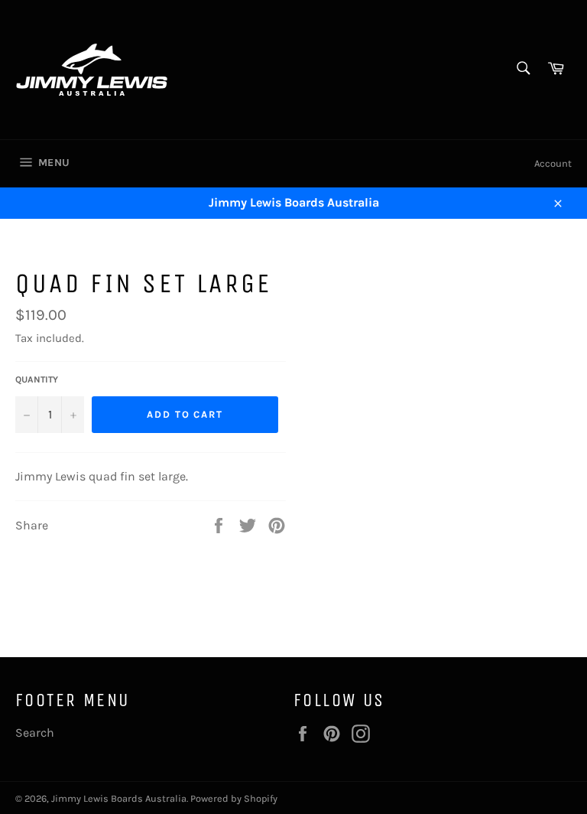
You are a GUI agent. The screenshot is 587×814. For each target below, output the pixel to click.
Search (34, 732)
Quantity (36, 379)
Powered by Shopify (233, 798)
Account (553, 163)
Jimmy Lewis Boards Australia (118, 798)
